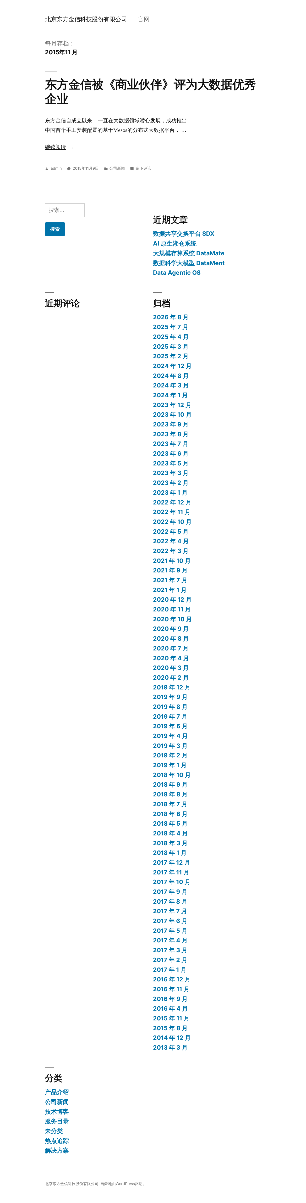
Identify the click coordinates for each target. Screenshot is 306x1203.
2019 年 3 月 (170, 745)
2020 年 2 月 (171, 677)
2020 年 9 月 (171, 628)
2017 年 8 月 (170, 901)
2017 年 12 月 (171, 862)
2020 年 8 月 (171, 638)
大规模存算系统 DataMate (188, 253)
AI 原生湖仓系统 (175, 243)
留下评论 (143, 168)
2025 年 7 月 (170, 326)
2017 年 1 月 (169, 969)
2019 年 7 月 (170, 716)
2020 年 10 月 (172, 619)
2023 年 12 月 (172, 404)
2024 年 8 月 (171, 375)
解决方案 (57, 1150)
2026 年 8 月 (171, 317)
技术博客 (57, 1111)
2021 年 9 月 (170, 570)
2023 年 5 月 (171, 463)
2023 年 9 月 (171, 424)
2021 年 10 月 (172, 560)
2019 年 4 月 (170, 735)
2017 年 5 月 (170, 930)
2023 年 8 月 (171, 434)
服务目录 (57, 1121)
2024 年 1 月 (170, 395)
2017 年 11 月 (171, 872)
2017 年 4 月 (170, 940)
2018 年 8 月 (170, 794)
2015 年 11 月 (171, 1018)
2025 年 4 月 (171, 336)
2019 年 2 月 (170, 755)
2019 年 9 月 (170, 696)
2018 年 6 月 (170, 813)
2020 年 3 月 (171, 667)
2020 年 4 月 (171, 658)
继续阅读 (59, 147)
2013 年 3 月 (170, 1047)
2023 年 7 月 (170, 443)
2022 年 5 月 (171, 531)
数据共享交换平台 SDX (183, 233)
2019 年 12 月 (172, 687)
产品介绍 (57, 1092)
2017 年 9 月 (170, 891)
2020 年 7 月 (171, 648)
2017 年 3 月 (170, 950)
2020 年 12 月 (172, 599)
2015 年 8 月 (170, 1028)
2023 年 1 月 (170, 492)
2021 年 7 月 (170, 580)
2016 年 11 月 (171, 989)
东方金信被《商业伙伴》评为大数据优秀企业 (150, 91)
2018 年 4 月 (170, 833)
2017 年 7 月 (170, 911)
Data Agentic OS (177, 272)
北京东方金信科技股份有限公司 (86, 19)
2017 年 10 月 (172, 881)
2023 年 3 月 (171, 472)
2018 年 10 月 (172, 774)
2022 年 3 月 (171, 550)
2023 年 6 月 (171, 453)
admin (56, 168)
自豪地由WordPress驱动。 (123, 1183)
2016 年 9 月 (170, 998)
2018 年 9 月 (170, 784)
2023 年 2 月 (171, 482)
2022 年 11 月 (172, 511)
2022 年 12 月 (172, 502)
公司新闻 (117, 168)
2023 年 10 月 (172, 414)
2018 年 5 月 (170, 823)
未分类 (54, 1131)
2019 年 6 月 (170, 726)
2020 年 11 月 (172, 609)
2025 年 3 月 (171, 346)
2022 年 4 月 (171, 541)
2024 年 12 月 (172, 365)
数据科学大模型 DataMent (189, 263)
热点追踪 (57, 1140)
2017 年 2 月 (170, 959)
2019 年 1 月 (170, 765)
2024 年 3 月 (171, 385)
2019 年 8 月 (170, 706)
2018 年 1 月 (170, 852)
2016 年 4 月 (170, 1008)
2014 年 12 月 (172, 1037)
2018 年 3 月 (170, 843)
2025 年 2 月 (171, 356)
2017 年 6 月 (170, 920)
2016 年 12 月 (172, 979)
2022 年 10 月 (172, 521)
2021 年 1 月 (170, 589)
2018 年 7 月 (170, 804)
